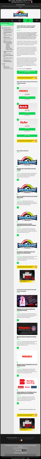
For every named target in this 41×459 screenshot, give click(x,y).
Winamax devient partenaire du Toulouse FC (26, 337)
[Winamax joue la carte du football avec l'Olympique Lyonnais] (27, 301)
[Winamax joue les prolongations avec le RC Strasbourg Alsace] (27, 356)
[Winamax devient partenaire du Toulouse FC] (27, 329)
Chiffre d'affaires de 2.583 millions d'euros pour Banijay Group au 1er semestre (26, 392)
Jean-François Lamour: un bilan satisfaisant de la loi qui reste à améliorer (26, 224)
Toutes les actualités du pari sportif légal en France (27, 409)
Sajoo (29, 41)
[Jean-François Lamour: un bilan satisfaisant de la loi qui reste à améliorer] (27, 216)
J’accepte (28, 458)
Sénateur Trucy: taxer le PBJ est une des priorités (26, 169)
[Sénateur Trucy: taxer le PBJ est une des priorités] (27, 161)
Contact (31, 438)
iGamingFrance (28, 68)
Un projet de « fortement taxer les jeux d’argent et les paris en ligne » (26, 252)
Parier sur (27, 98)
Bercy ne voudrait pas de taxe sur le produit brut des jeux (27, 197)
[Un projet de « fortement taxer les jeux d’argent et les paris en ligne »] (27, 244)
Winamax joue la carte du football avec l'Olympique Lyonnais (26, 309)
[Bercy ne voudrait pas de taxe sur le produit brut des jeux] (27, 188)
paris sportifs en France (32, 33)
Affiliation (21, 438)
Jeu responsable (26, 438)
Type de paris (8, 47)
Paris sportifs (27, 136)
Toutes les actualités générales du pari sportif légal (27, 72)
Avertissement (17, 438)
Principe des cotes (9, 43)
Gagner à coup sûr (9, 48)
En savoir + (23, 458)
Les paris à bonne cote (9, 49)
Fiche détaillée (27, 99)
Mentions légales (11, 438)
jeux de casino (28, 65)
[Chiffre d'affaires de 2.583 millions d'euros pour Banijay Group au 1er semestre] (27, 384)
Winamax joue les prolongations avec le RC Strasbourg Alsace (27, 365)
